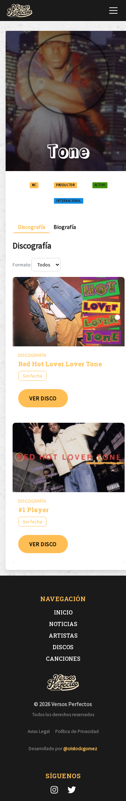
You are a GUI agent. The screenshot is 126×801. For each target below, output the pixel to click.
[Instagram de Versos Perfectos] (54, 790)
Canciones (63, 658)
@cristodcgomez (80, 749)
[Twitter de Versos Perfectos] (71, 790)
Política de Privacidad (77, 731)
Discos (63, 647)
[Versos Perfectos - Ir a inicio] (20, 10)
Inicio (63, 612)
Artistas (63, 635)
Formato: (22, 265)
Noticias (63, 623)
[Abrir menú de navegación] (113, 10)
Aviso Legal (39, 731)
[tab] (31, 227)
